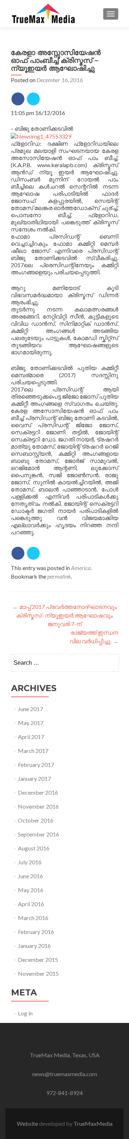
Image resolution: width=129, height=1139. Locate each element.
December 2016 (38, 792)
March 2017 (33, 750)
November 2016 (38, 806)
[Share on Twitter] (33, 99)
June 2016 (30, 876)
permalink (59, 576)
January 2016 (34, 945)
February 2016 (36, 931)
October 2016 (35, 820)
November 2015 (38, 973)
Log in (25, 1013)
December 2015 (38, 959)
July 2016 (30, 862)
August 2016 (33, 848)
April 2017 (31, 736)
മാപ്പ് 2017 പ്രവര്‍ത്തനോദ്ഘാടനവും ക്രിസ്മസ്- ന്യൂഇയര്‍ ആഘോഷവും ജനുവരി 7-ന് (65, 615)
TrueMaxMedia (93, 1123)
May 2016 (30, 889)
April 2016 (31, 903)
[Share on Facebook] (17, 99)
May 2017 (30, 722)
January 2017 (34, 778)
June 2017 (30, 708)
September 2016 (38, 834)
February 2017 (36, 764)
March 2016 (33, 917)
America (81, 567)
